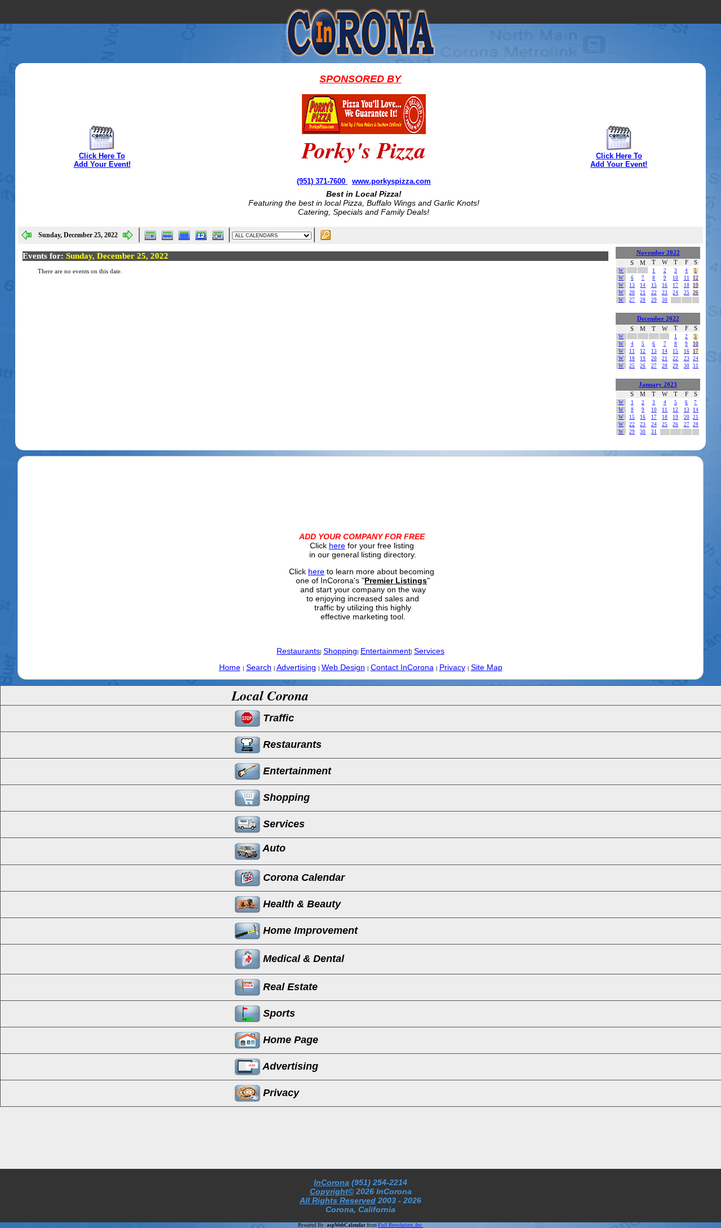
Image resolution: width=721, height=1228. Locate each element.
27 (632, 300)
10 (675, 278)
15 (654, 285)
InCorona (331, 1182)
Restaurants (298, 650)
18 (686, 285)
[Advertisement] (360, 484)
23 (664, 292)
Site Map (486, 667)
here (337, 545)
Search (259, 667)
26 (695, 292)
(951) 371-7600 (322, 181)
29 (654, 300)
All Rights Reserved (338, 1200)
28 (643, 300)
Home (230, 667)
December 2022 (658, 319)
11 (686, 278)
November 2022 (658, 253)
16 (664, 285)
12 (695, 278)
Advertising (296, 667)
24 (675, 292)
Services (429, 650)
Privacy (452, 667)
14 (643, 285)
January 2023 (658, 385)
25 (686, 292)
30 (664, 300)
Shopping (340, 650)
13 (632, 285)
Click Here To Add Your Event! (102, 160)
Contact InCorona (402, 667)
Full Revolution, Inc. (400, 1225)
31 (695, 366)
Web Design (343, 667)
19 (695, 285)
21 (643, 292)
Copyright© (332, 1191)
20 (632, 292)
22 (654, 292)
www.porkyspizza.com (391, 181)
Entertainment (385, 650)
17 (675, 285)
